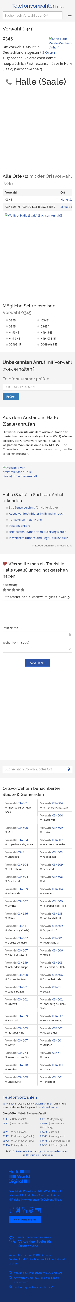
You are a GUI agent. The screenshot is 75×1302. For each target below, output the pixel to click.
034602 (16, 999)
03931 (49, 1131)
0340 (16, 1123)
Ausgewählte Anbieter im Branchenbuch (36, 513)
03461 (15, 926)
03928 (18, 1140)
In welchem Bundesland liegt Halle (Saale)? (38, 538)
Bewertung (10, 585)
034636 (16, 913)
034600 (16, 975)
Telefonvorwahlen (37, 6)
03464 (16, 1145)
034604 (51, 803)
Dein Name (10, 628)
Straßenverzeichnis (33, 507)
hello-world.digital (25, 1219)
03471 (55, 1140)
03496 (54, 1145)
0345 (14, 852)
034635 (51, 913)
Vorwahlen (8, 1103)
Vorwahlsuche (50, 1107)
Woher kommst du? (16, 642)
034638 (16, 1065)
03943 (52, 1136)
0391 (51, 1119)
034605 (51, 852)
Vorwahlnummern (43, 1103)
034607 (51, 840)
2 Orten (48, 52)
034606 (16, 828)
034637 (51, 1016)
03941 (15, 1131)
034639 (16, 962)
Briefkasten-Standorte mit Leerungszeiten (37, 532)
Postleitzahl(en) (19, 526)
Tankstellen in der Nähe (25, 520)
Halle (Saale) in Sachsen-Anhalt (34, 494)
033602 (51, 1028)
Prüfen (11, 396)
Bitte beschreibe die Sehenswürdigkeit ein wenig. (36, 597)
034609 (51, 828)
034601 (16, 803)
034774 (16, 1053)
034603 (51, 962)
